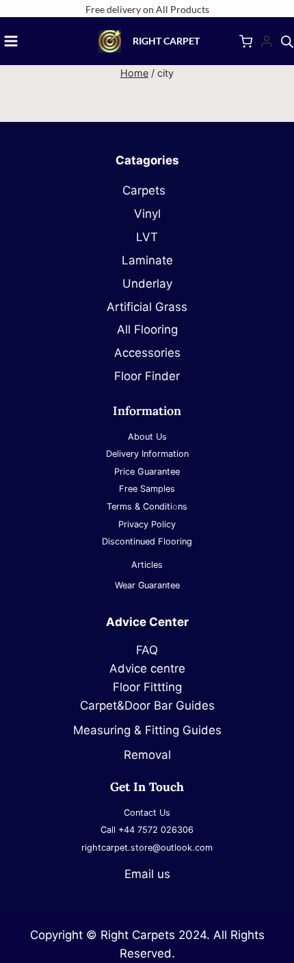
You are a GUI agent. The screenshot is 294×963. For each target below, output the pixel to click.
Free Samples (147, 489)
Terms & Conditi (139, 506)
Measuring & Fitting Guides (147, 730)
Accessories (147, 353)
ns (182, 506)
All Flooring (147, 329)
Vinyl (147, 214)
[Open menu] (10, 41)
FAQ (147, 650)
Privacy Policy (147, 524)
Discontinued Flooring (147, 541)
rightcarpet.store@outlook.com (147, 847)
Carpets (147, 190)
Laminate (147, 260)
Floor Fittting (147, 687)
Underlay (147, 283)
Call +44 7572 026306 (147, 830)
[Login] (266, 41)
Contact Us (147, 813)
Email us (147, 874)
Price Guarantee (147, 471)
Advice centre (147, 668)
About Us (147, 437)
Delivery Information (147, 454)
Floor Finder (147, 376)
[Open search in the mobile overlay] (287, 42)
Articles (147, 565)
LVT (147, 237)
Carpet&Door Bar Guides (147, 705)
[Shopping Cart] (245, 41)
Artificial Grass (147, 307)
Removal (147, 755)
